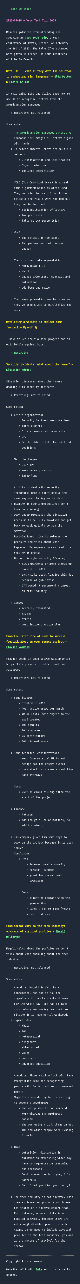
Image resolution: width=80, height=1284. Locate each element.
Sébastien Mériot (18, 370)
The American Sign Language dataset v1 (42, 133)
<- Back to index (18, 9)
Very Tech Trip (36, 38)
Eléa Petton (62, 76)
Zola (39, 1269)
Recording (21, 353)
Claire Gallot (19, 82)
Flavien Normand (18, 647)
